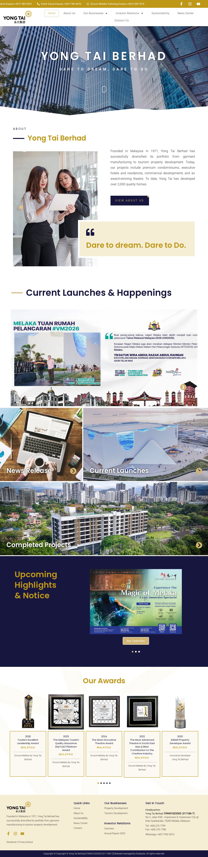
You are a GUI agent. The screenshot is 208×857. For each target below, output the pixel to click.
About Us (69, 13)
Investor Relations (127, 13)
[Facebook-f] (8, 834)
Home (51, 13)
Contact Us (122, 20)
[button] (132, 652)
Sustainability (160, 13)
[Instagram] (15, 834)
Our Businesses (94, 13)
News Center (186, 13)
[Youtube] (22, 834)
